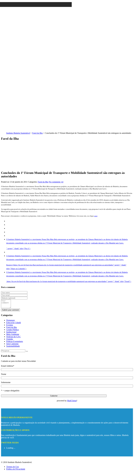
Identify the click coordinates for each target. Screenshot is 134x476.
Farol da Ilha (37, 133)
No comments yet (56, 182)
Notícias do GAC (13, 337)
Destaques (10, 320)
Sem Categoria (12, 344)
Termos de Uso (12, 467)
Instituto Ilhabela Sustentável (18, 133)
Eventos (9, 325)
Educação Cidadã (13, 322)
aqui (95, 216)
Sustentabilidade (13, 346)
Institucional (11, 332)
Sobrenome (5, 382)
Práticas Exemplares (14, 341)
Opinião (9, 339)
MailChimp (72, 401)
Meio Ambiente (12, 334)
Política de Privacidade (15, 469)
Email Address (7, 366)
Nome (3, 374)
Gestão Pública (12, 330)
